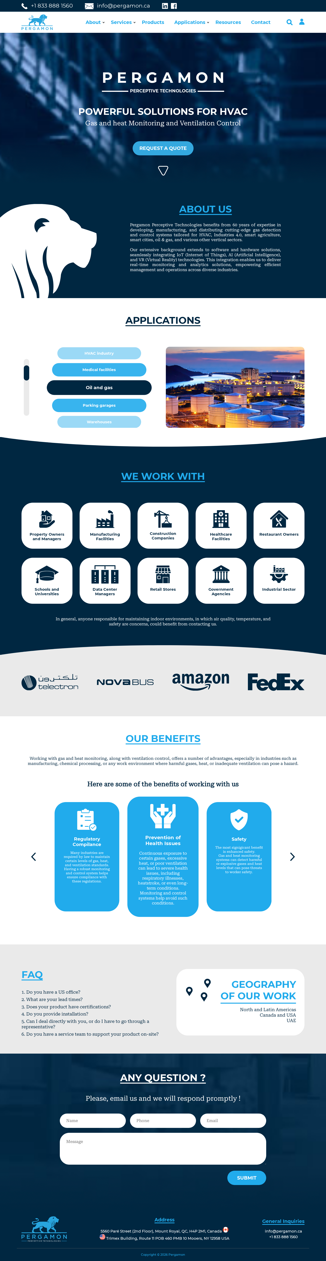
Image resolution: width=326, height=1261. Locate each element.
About (93, 22)
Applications (189, 22)
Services (121, 22)
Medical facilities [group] (99, 369)
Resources (228, 22)
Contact (261, 22)
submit (246, 1178)
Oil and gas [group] (99, 387)
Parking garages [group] (99, 405)
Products (153, 22)
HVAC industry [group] (99, 353)
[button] (33, 857)
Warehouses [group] (99, 422)
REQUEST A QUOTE (163, 148)
